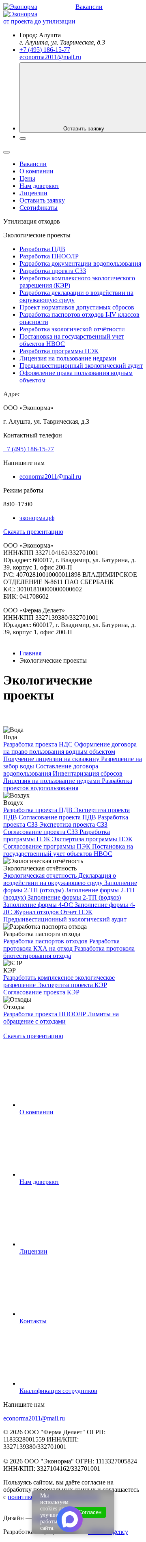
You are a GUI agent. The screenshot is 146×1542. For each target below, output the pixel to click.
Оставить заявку (42, 200)
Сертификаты (38, 207)
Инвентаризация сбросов (87, 773)
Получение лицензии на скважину (52, 758)
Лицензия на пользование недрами (67, 358)
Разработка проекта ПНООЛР (45, 1014)
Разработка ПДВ (42, 248)
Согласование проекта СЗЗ (41, 831)
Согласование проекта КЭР (41, 992)
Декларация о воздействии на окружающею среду (59, 879)
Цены (27, 178)
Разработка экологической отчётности (72, 329)
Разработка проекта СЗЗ (52, 270)
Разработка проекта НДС (38, 744)
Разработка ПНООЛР (49, 256)
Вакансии (89, 6)
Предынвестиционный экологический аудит (81, 365)
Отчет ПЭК (76, 912)
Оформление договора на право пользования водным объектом (70, 748)
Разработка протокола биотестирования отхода (69, 952)
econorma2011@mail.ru (50, 56)
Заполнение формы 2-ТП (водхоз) (74, 897)
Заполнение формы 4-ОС (39, 904)
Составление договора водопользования (50, 770)
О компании (36, 171)
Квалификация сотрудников (58, 1390)
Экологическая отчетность (40, 875)
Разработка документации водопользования (80, 263)
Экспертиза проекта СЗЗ (73, 824)
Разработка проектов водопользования (67, 784)
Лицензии (33, 193)
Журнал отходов (37, 912)
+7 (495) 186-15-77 (44, 49)
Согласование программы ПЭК (47, 846)
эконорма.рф (36, 517)
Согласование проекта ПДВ (58, 817)
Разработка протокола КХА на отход (61, 945)
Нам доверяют (39, 185)
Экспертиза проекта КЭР (72, 984)
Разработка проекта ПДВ (38, 809)
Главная (30, 653)
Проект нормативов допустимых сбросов (76, 307)
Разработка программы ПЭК (59, 351)
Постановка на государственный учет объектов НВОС (68, 850)
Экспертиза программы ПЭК (92, 839)
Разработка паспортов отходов (46, 941)
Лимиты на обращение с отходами (61, 1018)
